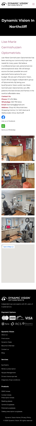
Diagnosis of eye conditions (10, 380)
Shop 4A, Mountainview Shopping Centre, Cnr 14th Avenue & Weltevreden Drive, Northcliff (16, 110)
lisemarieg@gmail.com (16, 105)
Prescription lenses (7, 398)
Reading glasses (6, 401)
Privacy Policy (26, 417)
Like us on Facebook (8, 121)
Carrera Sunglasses (7, 404)
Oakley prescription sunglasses (11, 411)
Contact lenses (6, 395)
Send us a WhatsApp (8, 130)
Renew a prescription (8, 369)
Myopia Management (8, 373)
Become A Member (7, 346)
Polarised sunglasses (8, 408)
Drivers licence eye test (9, 376)
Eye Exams (5, 365)
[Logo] (14, 4)
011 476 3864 (12, 99)
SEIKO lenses (5, 391)
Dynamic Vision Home (12, 417)
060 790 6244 (16, 102)
